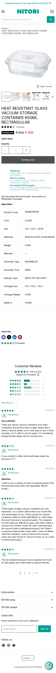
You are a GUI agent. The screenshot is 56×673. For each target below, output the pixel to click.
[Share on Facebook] (3, 337)
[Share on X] (9, 337)
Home (4, 28)
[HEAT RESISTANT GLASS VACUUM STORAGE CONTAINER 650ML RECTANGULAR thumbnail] (6, 96)
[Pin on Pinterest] (20, 337)
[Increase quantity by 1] (26, 150)
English (26, 658)
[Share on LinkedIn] (14, 337)
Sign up (44, 628)
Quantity (5, 144)
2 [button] (24, 573)
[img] (7, 410)
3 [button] (29, 573)
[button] (8, 343)
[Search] (51, 19)
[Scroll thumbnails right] (52, 97)
